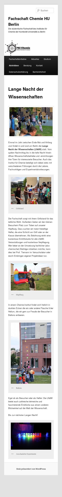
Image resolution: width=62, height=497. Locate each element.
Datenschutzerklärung (18, 71)
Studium (47, 59)
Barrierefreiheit (39, 71)
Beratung (27, 65)
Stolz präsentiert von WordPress (31, 468)
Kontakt (39, 65)
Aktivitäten (14, 65)
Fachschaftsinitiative (17, 59)
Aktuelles (35, 59)
